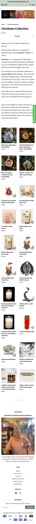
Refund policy (18, 484)
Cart (33, 5)
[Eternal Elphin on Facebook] (16, 493)
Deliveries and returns (18, 479)
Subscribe (30, 507)
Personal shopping (34, 113)
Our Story (18, 476)
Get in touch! (18, 473)
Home (3, 24)
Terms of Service (18, 481)
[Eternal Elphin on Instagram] (20, 493)
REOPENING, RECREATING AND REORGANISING (18, 415)
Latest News (18, 412)
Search (18, 471)
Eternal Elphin (17, 513)
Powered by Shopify (27, 513)
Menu (6, 5)
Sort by (3, 33)
